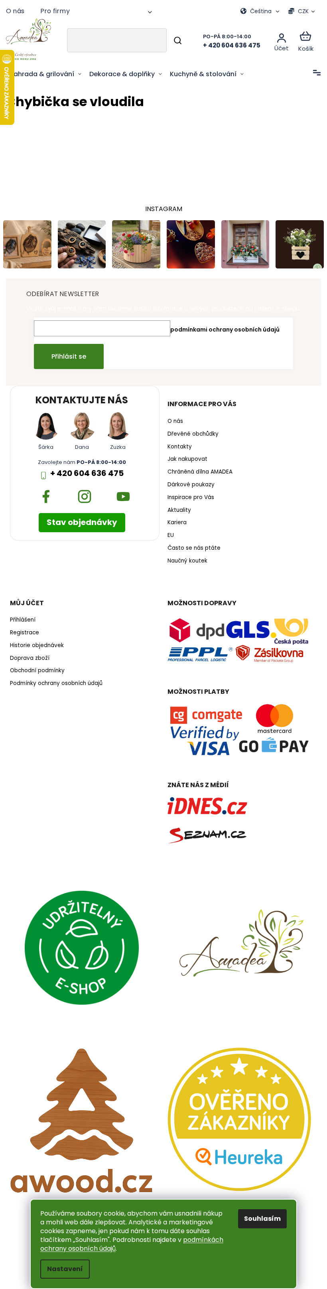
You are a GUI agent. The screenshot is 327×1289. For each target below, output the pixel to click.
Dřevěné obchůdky (190, 432)
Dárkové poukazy (188, 483)
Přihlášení (22, 619)
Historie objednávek (37, 644)
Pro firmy (55, 11)
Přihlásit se (66, 355)
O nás (15, 11)
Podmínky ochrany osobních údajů (56, 682)
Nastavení (62, 1268)
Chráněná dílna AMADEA (197, 471)
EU (168, 534)
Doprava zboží (29, 657)
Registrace (24, 632)
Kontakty (177, 445)
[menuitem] (45, 74)
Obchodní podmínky (37, 669)
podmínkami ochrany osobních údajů (222, 328)
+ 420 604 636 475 (85, 472)
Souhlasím (259, 1218)
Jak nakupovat (185, 458)
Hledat (172, 40)
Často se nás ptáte (191, 547)
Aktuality (176, 509)
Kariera (174, 521)
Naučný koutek (185, 559)
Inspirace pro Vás (188, 496)
